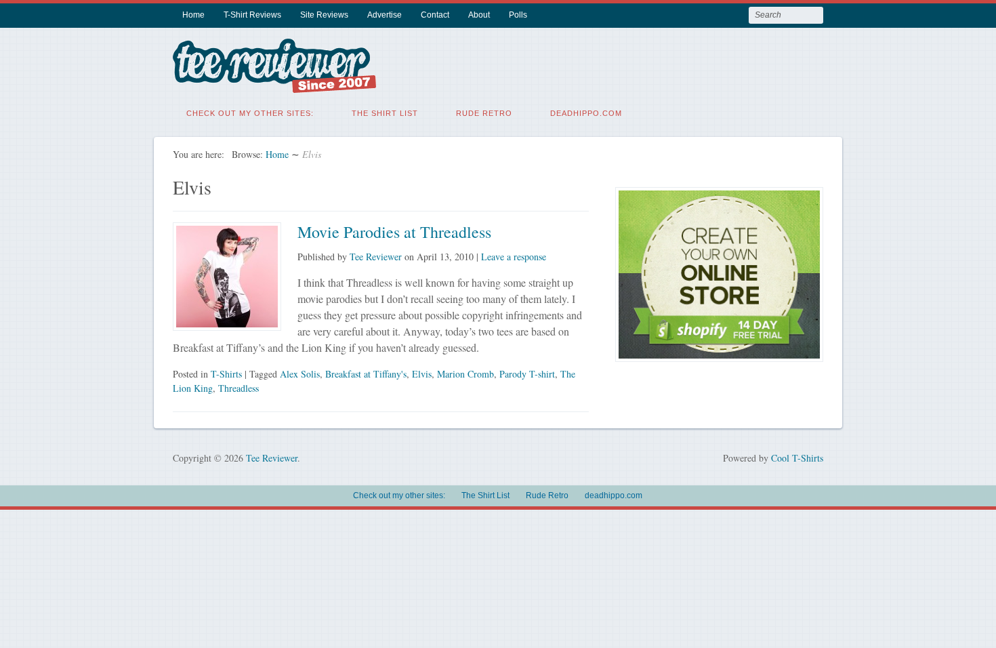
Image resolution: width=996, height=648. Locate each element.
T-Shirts (226, 373)
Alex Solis (300, 373)
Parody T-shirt (527, 373)
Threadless (238, 388)
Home (193, 15)
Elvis (422, 373)
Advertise (384, 15)
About (479, 15)
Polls (518, 15)
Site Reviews (324, 15)
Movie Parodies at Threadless (394, 232)
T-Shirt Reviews (252, 15)
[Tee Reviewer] (274, 84)
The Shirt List (385, 113)
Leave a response (513, 256)
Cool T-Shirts (797, 457)
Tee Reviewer (376, 256)
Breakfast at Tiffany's (366, 373)
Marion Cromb (465, 373)
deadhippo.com (586, 113)
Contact (435, 15)
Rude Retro (484, 113)
